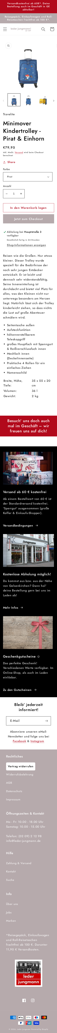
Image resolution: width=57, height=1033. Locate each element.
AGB (9, 783)
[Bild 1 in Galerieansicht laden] (14, 100)
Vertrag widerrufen (20, 766)
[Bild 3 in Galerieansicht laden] (28, 100)
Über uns (12, 904)
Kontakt (11, 871)
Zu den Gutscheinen (17, 690)
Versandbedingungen (18, 525)
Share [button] (11, 162)
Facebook (19, 741)
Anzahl (7, 186)
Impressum (13, 799)
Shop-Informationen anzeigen (26, 245)
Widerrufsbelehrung (19, 774)
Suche (10, 880)
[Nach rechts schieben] (53, 100)
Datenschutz (14, 791)
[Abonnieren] (46, 721)
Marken (11, 921)
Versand (19, 152)
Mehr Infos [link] (10, 607)
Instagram (37, 741)
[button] (5, 29)
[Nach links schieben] (3, 100)
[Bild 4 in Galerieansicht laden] (43, 100)
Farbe (6, 169)
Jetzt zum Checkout (28, 219)
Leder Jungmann (24, 1029)
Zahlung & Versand (18, 863)
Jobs (9, 912)
